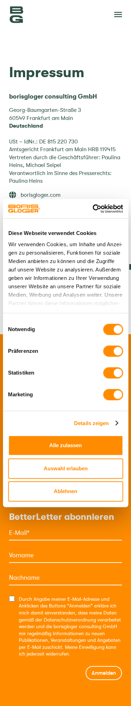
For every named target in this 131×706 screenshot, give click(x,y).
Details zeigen (91, 423)
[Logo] (44, 15)
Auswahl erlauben (66, 468)
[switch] (113, 351)
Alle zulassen (65, 445)
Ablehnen (65, 491)
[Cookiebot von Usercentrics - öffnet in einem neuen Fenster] (93, 208)
